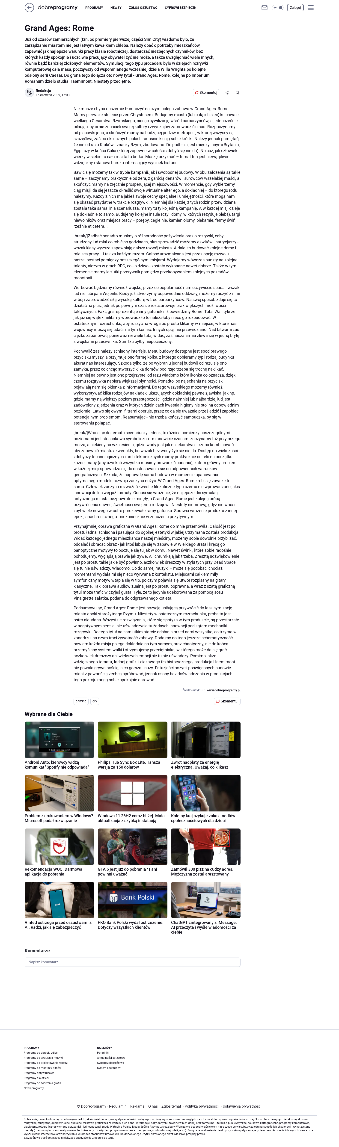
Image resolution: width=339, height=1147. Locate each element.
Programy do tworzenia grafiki (43, 1083)
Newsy (116, 7)
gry (94, 701)
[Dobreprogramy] (61, 7)
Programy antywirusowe (39, 1073)
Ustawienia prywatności (241, 1106)
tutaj (110, 1137)
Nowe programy (34, 1088)
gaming (81, 701)
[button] (277, 7)
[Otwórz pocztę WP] (264, 7)
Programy (94, 7)
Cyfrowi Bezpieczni (181, 7)
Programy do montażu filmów (42, 1068)
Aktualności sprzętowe (111, 1057)
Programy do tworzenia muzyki (43, 1057)
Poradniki (103, 1052)
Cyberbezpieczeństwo (110, 1062)
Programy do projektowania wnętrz (46, 1062)
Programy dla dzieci (36, 1078)
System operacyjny (109, 1068)
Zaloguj (295, 7)
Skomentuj (208, 92)
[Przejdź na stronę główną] (29, 11)
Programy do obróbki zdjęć (40, 1052)
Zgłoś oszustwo (143, 7)
